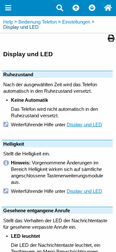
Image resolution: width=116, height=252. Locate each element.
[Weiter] (92, 8)
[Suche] (60, 8)
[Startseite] (108, 8)
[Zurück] (76, 8)
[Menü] (8, 8)
